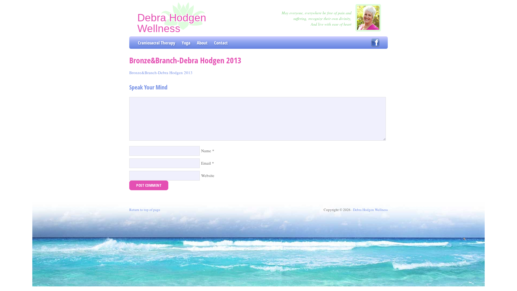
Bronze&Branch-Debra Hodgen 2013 (161, 72)
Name (206, 150)
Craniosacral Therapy (156, 43)
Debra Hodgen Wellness (171, 23)
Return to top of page (144, 209)
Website (207, 175)
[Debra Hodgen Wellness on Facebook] (375, 42)
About (202, 43)
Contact (221, 43)
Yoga (186, 43)
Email (206, 163)
